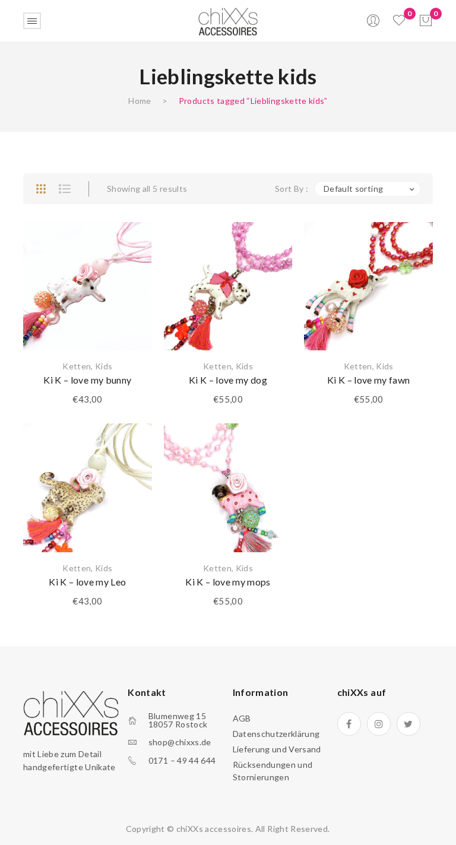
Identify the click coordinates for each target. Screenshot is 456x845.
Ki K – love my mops (228, 581)
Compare (128, 275)
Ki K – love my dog (228, 379)
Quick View (128, 305)
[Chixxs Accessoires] (228, 20)
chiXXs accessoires (213, 829)
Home (139, 101)
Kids (103, 366)
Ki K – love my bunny (87, 379)
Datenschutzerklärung (276, 734)
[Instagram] (379, 724)
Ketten (76, 366)
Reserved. (310, 829)
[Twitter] (408, 724)
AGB (242, 718)
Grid (41, 189)
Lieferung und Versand (277, 749)
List (65, 189)
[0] (426, 21)
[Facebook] (349, 724)
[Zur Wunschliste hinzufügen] (128, 246)
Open (32, 20)
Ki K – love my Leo (87, 581)
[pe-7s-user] (374, 24)
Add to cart (87, 316)
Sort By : (291, 188)
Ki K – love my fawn (368, 379)
